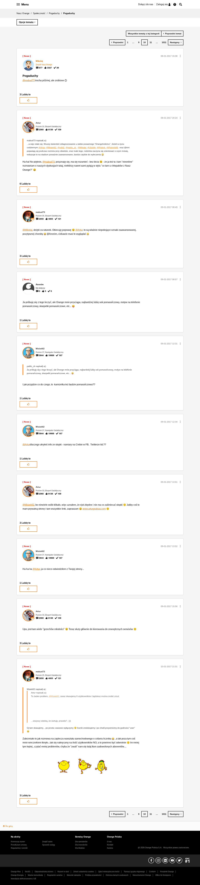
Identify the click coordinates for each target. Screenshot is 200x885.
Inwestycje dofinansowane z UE (23, 879)
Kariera (110, 848)
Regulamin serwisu (55, 875)
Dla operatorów (81, 842)
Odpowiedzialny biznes (44, 872)
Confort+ (152, 872)
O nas (109, 842)
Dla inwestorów (81, 845)
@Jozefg (91, 147)
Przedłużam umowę (19, 845)
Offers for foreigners (163, 875)
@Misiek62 (51, 147)
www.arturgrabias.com (94, 509)
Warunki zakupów (74, 875)
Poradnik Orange (167, 872)
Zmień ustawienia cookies (83, 872)
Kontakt (110, 845)
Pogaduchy (54, 13)
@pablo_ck (71, 147)
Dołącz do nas (145, 4)
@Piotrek (101, 147)
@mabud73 (29, 80)
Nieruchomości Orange (142, 875)
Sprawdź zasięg (48, 845)
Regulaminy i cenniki (19, 848)
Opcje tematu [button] (26, 22)
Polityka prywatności (93, 875)
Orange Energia (17, 875)
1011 (164, 42)
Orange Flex (16, 872)
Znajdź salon (47, 842)
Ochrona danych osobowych (117, 875)
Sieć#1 (27, 872)
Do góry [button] (9, 826)
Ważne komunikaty (35, 875)
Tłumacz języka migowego (134, 872)
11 (151, 42)
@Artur (42, 147)
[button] (180, 56)
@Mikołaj (82, 147)
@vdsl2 (61, 147)
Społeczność (39, 13)
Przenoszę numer (18, 842)
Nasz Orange (23, 13)
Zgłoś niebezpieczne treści (108, 872)
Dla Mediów (80, 848)
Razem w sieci (63, 872)
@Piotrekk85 (112, 147)
